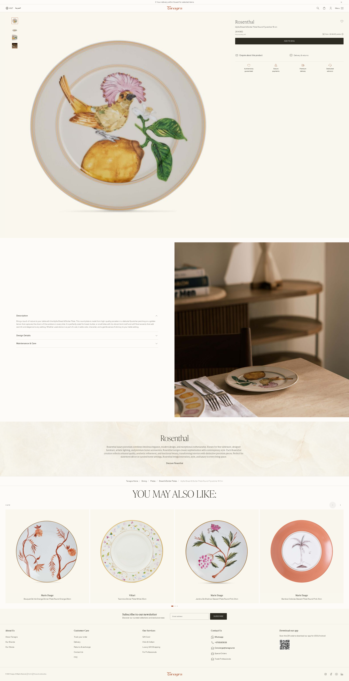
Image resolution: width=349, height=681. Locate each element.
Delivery (77, 642)
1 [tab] (172, 606)
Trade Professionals (223, 659)
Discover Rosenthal (174, 463)
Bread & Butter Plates (168, 481)
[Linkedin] (342, 674)
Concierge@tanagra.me (225, 648)
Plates (153, 481)
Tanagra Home (132, 481)
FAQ (75, 657)
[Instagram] (325, 674)
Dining (144, 481)
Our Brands (10, 642)
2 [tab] (175, 606)
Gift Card (146, 637)
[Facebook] (331, 674)
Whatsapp (219, 637)
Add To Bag (289, 41)
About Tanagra (11, 637)
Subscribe (218, 616)
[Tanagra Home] (174, 8)
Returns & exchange (82, 647)
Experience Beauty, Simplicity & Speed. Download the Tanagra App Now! (174, 2)
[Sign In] (330, 8)
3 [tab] (177, 606)
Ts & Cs (30, 674)
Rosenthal (244, 22)
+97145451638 (221, 642)
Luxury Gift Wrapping (151, 647)
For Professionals (149, 652)
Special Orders (221, 653)
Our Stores (9, 647)
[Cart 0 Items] (324, 8)
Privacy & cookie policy (39, 674)
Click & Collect (148, 642)
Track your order (80, 637)
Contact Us (78, 652)
